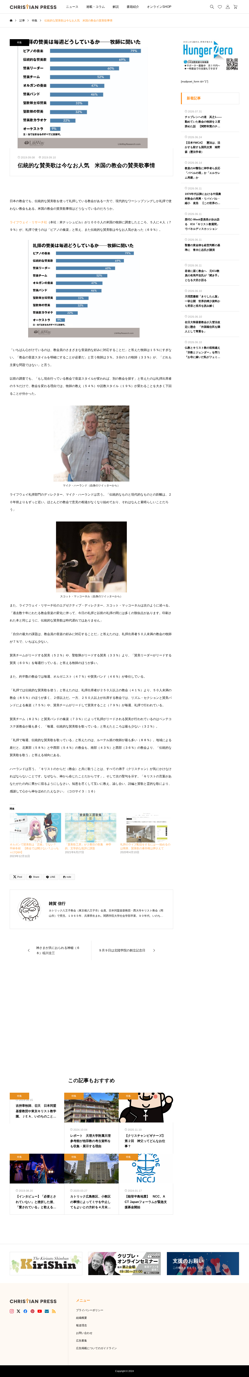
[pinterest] (32, 1311)
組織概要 (81, 1317)
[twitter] (18, 1311)
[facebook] (25, 1311)
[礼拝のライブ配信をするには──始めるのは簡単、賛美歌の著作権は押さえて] (146, 827)
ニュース (72, 6)
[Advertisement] (91, 1019)
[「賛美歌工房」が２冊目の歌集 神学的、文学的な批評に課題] (90, 827)
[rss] (54, 1311)
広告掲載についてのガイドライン (96, 1348)
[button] (181, 6)
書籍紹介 (133, 6)
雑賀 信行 (57, 903)
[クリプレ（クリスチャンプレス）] (33, 6)
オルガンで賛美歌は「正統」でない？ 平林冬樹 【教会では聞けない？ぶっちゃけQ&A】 (34, 848)
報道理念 (81, 1325)
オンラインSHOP (159, 6)
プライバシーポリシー (89, 1310)
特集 (19, 42)
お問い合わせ (84, 1333)
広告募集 (81, 1340)
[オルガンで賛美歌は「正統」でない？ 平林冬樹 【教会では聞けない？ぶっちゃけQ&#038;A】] (35, 827)
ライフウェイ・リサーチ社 (28, 222)
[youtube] (40, 1311)
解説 (116, 6)
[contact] (47, 1311)
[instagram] (12, 1311)
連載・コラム (95, 6)
